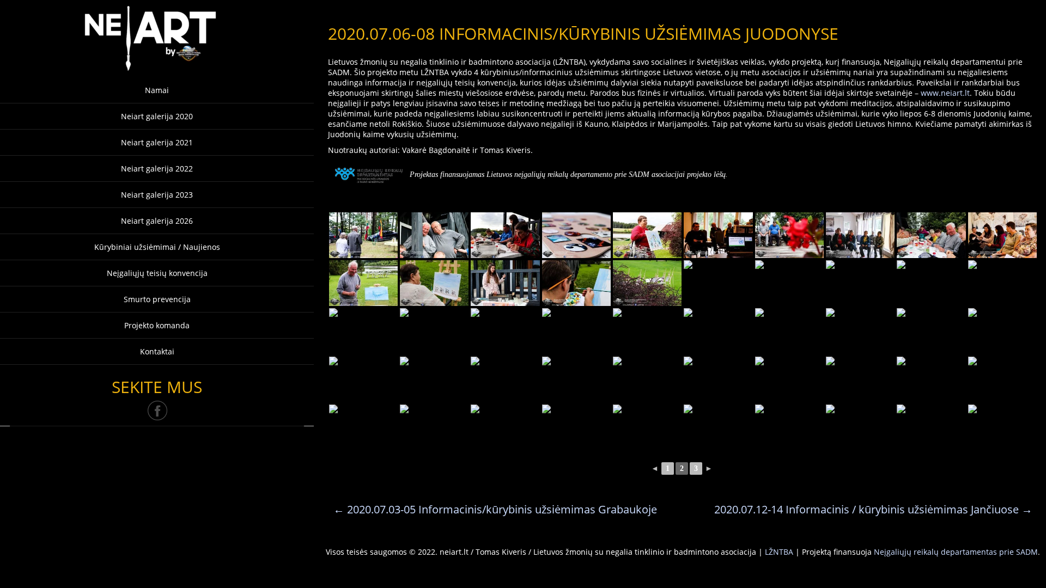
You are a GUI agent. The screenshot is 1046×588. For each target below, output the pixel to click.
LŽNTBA (779, 552)
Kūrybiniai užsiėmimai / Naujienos (157, 247)
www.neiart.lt (945, 93)
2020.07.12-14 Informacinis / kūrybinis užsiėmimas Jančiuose (873, 509)
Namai (157, 90)
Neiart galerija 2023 (157, 194)
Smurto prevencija (157, 299)
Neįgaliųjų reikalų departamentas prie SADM (956, 552)
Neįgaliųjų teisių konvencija (157, 273)
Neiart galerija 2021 (157, 142)
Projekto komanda (157, 325)
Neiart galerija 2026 (157, 221)
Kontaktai (157, 351)
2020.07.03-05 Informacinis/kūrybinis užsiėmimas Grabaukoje (495, 509)
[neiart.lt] (157, 36)
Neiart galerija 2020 (157, 116)
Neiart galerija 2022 (157, 168)
